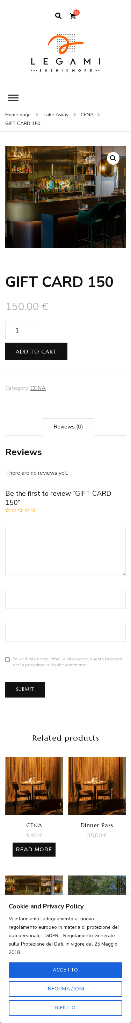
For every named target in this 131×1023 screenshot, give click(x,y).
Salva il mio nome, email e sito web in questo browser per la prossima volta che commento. (67, 662)
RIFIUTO (65, 1007)
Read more (34, 849)
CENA (38, 388)
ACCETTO (65, 970)
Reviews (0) (68, 427)
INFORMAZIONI (65, 989)
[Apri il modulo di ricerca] (58, 16)
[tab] (68, 426)
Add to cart (36, 351)
